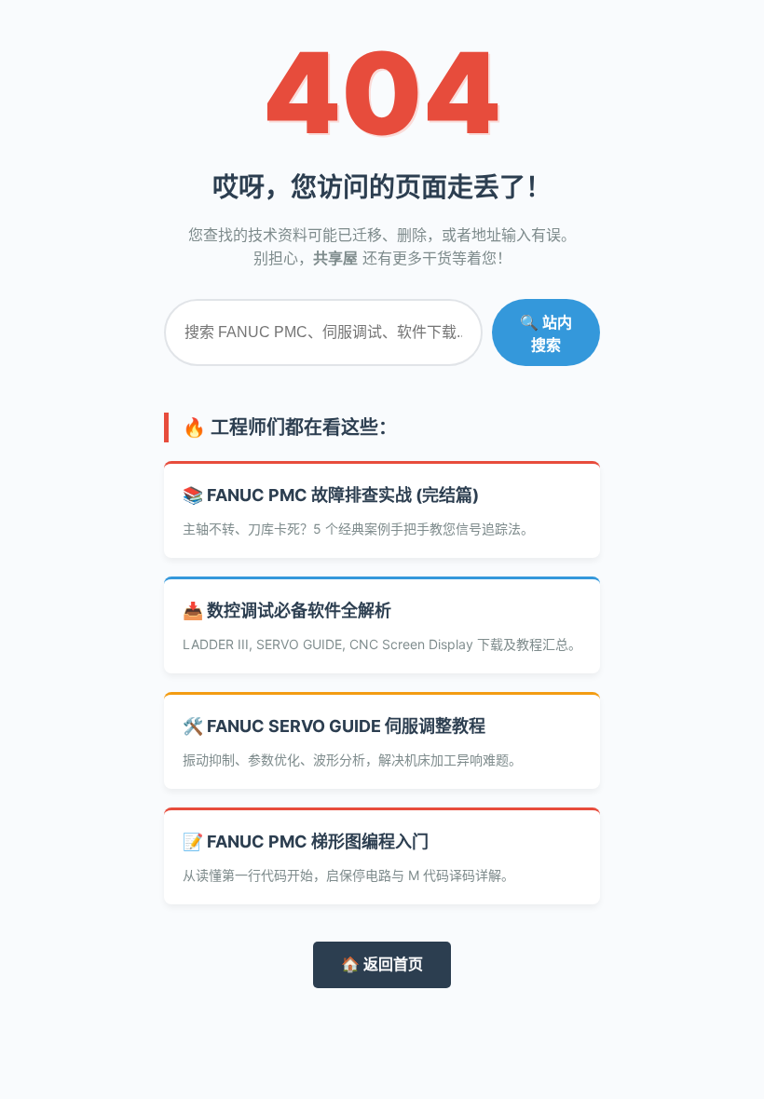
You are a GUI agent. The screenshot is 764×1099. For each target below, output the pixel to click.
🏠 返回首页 (382, 964)
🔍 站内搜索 (546, 334)
